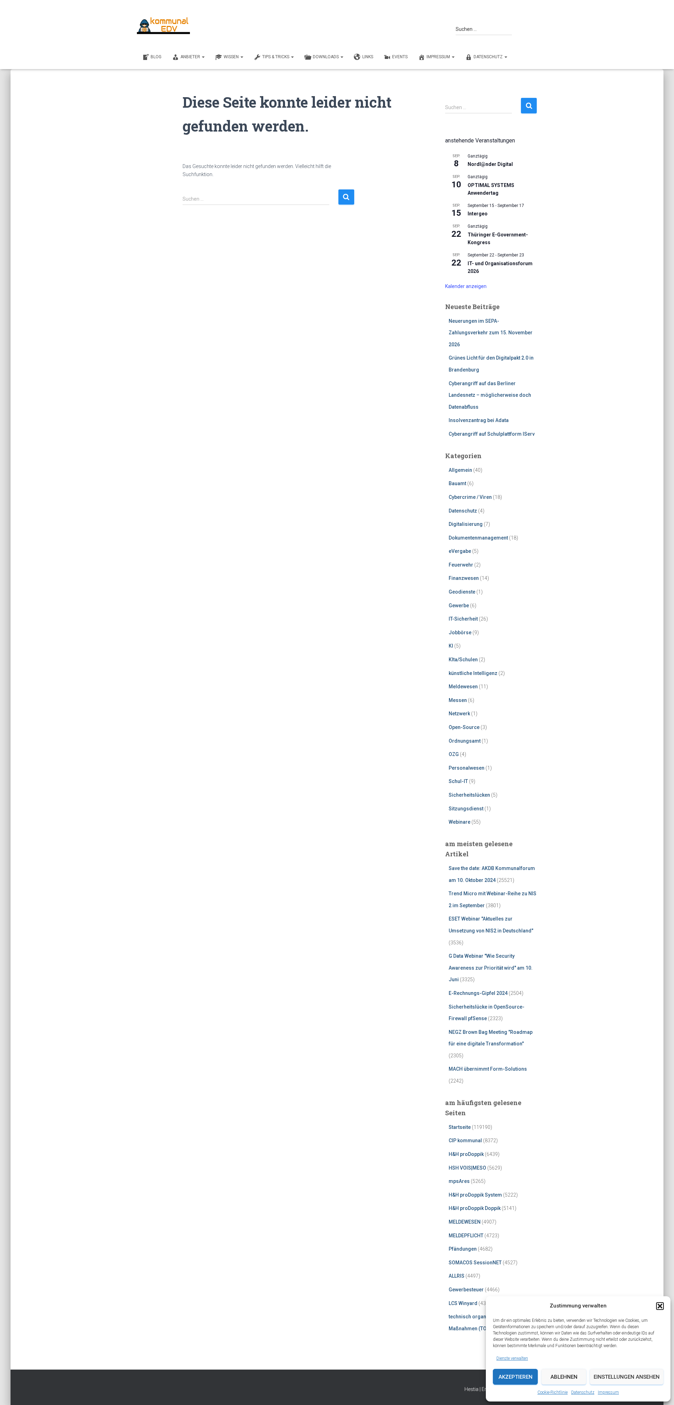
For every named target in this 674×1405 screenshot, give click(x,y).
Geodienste (462, 592)
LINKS (367, 56)
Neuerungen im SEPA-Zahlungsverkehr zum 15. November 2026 (491, 332)
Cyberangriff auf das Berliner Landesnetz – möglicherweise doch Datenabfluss (490, 395)
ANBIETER (190, 56)
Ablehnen (563, 1377)
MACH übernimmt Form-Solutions (488, 1069)
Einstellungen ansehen (627, 1377)
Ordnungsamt (465, 741)
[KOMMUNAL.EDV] (164, 25)
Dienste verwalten (512, 1358)
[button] (659, 1306)
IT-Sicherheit (463, 619)
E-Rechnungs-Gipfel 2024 (478, 993)
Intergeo (478, 213)
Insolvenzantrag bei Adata (479, 420)
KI (451, 646)
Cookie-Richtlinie (552, 1392)
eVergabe (460, 551)
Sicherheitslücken (469, 795)
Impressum (608, 1392)
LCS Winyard (463, 1303)
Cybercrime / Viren (470, 497)
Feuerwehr (461, 565)
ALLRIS (456, 1276)
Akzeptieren (515, 1377)
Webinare (459, 822)
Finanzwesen (464, 578)
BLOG (156, 56)
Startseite (460, 1127)
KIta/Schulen (463, 659)
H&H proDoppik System (475, 1195)
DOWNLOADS (326, 56)
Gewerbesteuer (466, 1289)
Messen (458, 700)
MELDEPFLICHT (466, 1235)
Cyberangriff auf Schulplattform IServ (492, 434)
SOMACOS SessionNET (475, 1262)
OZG (454, 754)
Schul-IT (458, 781)
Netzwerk (459, 713)
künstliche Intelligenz (473, 673)
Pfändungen (463, 1249)
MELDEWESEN (465, 1222)
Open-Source (464, 727)
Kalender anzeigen (466, 286)
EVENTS (400, 56)
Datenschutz (582, 1392)
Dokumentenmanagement (478, 538)
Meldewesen (463, 686)
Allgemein (460, 470)
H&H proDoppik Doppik (475, 1208)
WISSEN (232, 56)
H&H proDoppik (466, 1154)
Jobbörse (460, 632)
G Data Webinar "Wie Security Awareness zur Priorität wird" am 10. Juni (491, 967)
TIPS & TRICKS (276, 56)
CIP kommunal (465, 1140)
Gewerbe (459, 605)
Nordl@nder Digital (490, 164)
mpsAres (459, 1181)
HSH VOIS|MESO (467, 1168)
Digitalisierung (466, 524)
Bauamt (457, 483)
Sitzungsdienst (466, 808)
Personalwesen (466, 768)
